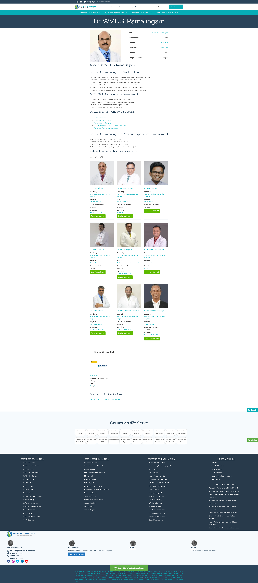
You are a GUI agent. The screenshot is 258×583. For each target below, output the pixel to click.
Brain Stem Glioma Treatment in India (95, 573)
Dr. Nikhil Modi (28, 489)
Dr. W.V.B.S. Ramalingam (159, 33)
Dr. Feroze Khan (151, 188)
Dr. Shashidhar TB (98, 188)
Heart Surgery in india (91, 575)
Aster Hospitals (149, 201)
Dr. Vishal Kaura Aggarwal (32, 506)
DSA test (175, 579)
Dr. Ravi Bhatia (96, 310)
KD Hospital (93, 263)
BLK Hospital (163, 43)
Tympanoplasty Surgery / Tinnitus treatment (110, 125)
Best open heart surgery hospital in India (110, 575)
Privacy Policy (216, 469)
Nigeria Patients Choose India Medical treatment (222, 508)
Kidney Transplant (155, 493)
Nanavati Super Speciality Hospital (96, 489)
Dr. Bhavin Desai (28, 469)
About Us (214, 462)
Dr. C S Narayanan (29, 510)
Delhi (91, 386)
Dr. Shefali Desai (28, 479)
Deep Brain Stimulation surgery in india (117, 573)
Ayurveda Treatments (157, 516)
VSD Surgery (153, 472)
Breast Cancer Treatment (158, 479)
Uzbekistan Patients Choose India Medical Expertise (224, 496)
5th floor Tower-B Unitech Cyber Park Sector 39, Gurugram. (90, 551)
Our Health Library (218, 466)
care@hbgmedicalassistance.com (98, 2)
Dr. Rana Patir (28, 483)
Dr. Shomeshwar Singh (154, 310)
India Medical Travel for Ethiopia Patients (224, 491)
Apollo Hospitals (122, 201)
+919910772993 (16, 553)
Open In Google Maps (76, 554)
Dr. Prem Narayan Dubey (31, 516)
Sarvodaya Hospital (96, 324)
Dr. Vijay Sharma (28, 493)
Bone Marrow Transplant (158, 486)
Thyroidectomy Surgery (102, 123)
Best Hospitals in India (169, 575)
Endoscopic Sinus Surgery (103, 120)
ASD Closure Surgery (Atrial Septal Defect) (126, 571)
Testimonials (215, 479)
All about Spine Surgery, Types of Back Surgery (136, 575)
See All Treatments (156, 520)
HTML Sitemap (216, 472)
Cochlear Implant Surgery (103, 118)
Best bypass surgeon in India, (103, 579)
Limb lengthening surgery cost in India (160, 579)
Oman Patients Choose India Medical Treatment (222, 517)
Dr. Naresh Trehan (29, 462)
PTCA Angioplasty (155, 499)
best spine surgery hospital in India (122, 579)
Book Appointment (97, 216)
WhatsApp (252, 440)
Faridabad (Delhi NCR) (97, 329)
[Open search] (166, 7)
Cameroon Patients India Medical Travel (223, 512)
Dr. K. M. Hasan (28, 486)
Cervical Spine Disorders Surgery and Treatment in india (162, 573)
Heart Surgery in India (157, 476)
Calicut (146, 268)
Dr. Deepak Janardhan (154, 249)
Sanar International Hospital (94, 466)
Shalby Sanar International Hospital (128, 263)
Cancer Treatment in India (82, 571)
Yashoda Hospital (90, 496)
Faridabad (97, 386)
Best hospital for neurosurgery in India (131, 577)
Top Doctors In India (156, 575)
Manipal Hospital (90, 479)
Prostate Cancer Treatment (159, 483)
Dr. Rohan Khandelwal (30, 503)
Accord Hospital (90, 503)
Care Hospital (89, 506)
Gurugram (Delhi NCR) (97, 212)
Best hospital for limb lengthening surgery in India (104, 577)
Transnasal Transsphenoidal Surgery (106, 128)
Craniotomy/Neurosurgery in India (161, 466)
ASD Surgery (153, 469)
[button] (129, 568)
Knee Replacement (156, 506)
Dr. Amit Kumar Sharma (128, 310)
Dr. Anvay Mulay (28, 499)
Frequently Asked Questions (221, 476)
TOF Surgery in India (156, 496)
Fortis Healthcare (90, 493)
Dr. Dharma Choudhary (31, 466)
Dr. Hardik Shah (97, 249)
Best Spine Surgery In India (137, 573)
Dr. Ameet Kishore (125, 188)
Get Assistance (176, 7)
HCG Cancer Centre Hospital (94, 472)
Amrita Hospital (149, 324)
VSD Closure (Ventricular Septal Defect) (102, 571)
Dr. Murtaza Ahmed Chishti (32, 496)
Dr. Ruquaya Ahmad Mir (31, 472)
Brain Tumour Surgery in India (148, 571)
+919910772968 (16, 558)
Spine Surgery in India (157, 462)
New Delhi (164, 48)
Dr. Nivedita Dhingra (30, 476)
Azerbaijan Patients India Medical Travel (223, 488)
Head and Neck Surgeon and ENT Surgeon (105, 399)
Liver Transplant (155, 489)
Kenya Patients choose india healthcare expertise (223, 523)
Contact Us (252, 410)
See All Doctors (28, 520)
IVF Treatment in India (157, 513)
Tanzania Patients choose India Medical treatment (223, 502)
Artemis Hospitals (95, 201)
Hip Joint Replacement (157, 510)
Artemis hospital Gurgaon (141, 579)
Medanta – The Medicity (93, 486)
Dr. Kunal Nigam (124, 249)
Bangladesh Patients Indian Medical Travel (224, 528)
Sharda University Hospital (93, 499)
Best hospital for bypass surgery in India (155, 577)
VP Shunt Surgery (155, 503)
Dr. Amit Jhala (27, 513)
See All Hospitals (90, 510)
